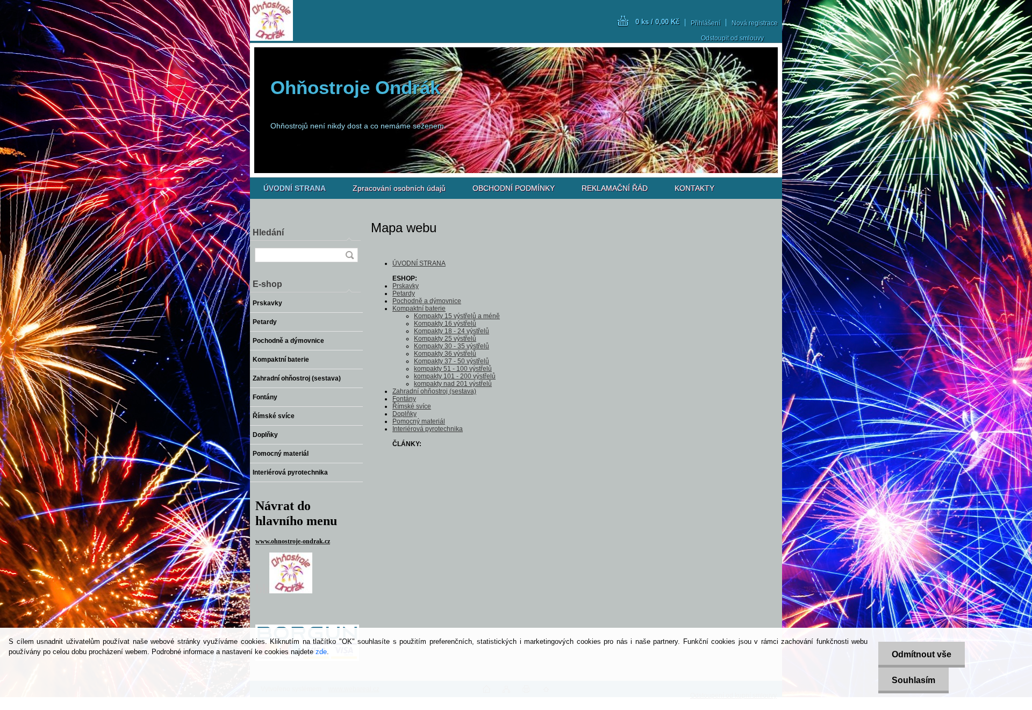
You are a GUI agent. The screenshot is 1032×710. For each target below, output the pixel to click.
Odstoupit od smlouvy (732, 38)
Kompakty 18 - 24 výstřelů (451, 331)
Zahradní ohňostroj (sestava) (434, 391)
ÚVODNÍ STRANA (419, 263)
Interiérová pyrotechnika (427, 429)
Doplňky (404, 414)
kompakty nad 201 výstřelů (453, 384)
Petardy (403, 293)
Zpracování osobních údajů (399, 188)
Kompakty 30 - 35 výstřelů (451, 346)
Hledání (268, 232)
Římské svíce (411, 406)
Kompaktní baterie (419, 308)
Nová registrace (755, 23)
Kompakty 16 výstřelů (445, 323)
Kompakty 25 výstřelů (445, 338)
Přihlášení (705, 23)
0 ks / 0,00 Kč (657, 22)
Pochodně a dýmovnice (426, 301)
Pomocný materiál (418, 421)
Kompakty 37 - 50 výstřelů (451, 361)
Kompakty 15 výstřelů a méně (457, 316)
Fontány (404, 399)
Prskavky (405, 286)
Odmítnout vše (921, 654)
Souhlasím (913, 680)
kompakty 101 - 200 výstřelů (455, 376)
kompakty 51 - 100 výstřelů (453, 368)
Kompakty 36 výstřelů (445, 353)
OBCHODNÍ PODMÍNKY (513, 188)
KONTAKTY (694, 188)
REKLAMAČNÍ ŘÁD (615, 188)
